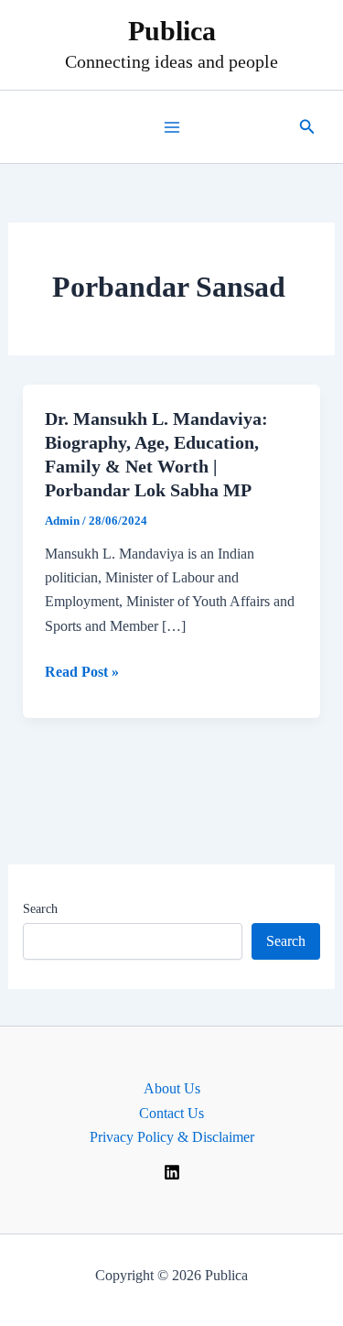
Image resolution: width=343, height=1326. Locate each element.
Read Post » (82, 673)
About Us (172, 1088)
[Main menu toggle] (172, 127)
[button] (307, 127)
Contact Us (171, 1113)
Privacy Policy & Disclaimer (172, 1137)
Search (40, 909)
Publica (172, 31)
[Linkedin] (172, 1172)
